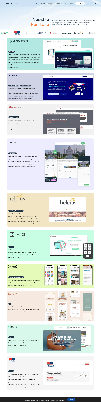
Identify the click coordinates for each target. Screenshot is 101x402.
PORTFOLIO (51, 3)
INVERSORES (59, 3)
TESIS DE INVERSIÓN (41, 3)
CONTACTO (80, 3)
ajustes (62, 400)
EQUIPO (66, 3)
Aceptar (71, 399)
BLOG (71, 3)
